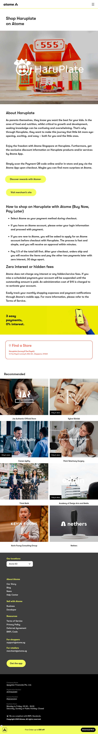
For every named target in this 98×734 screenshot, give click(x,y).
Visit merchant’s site (21, 192)
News (9, 591)
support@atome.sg (16, 642)
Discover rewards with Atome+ (25, 179)
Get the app (16, 663)
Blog (9, 587)
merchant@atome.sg (17, 651)
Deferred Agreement (16, 628)
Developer (11, 609)
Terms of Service (14, 621)
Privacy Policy (13, 624)
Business (11, 606)
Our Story (11, 584)
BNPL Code (12, 632)
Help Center (12, 595)
